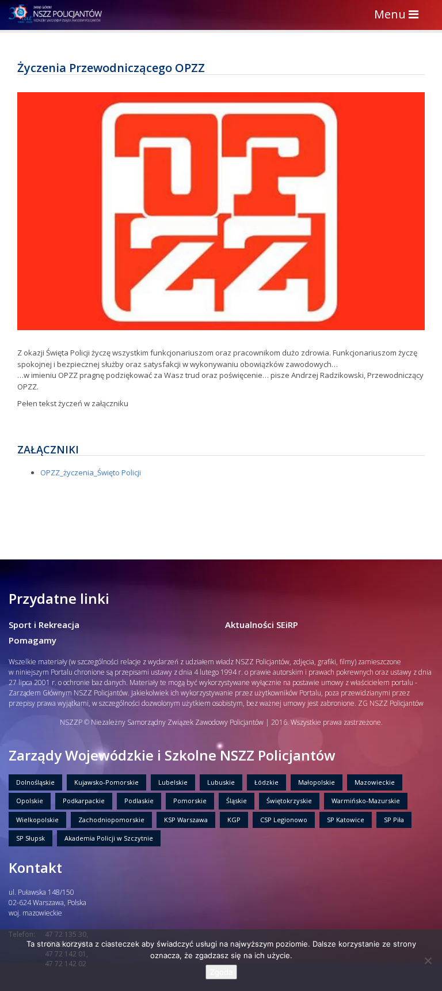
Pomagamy (32, 640)
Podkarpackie (84, 800)
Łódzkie (266, 782)
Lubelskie (173, 782)
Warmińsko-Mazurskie (366, 800)
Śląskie (236, 800)
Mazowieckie (375, 782)
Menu (399, 15)
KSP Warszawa (186, 819)
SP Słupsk (30, 838)
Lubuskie (221, 782)
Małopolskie (316, 782)
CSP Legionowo (283, 819)
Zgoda (221, 972)
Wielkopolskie (37, 819)
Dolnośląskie (35, 782)
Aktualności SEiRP (261, 624)
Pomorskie (190, 800)
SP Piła (394, 819)
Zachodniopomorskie (111, 819)
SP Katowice (345, 819)
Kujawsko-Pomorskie (106, 782)
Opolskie (29, 800)
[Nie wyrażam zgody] (427, 960)
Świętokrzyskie (289, 800)
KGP (234, 819)
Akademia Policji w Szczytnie (108, 838)
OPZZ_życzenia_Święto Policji (90, 472)
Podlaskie (139, 800)
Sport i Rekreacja (44, 624)
